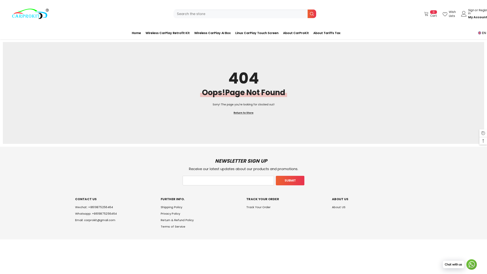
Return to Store (243, 112)
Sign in (471, 12)
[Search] (244, 14)
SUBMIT (290, 180)
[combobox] (240, 14)
